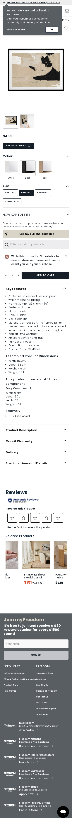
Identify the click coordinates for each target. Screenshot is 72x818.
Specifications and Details (26, 463)
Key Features (16, 289)
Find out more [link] (15, 29)
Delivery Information (14, 673)
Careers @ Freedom (46, 690)
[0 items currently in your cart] (66, 11)
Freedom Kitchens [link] (30, 739)
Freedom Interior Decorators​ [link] (36, 755)
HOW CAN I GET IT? (16, 214)
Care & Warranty (19, 441)
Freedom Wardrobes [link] (31, 771)
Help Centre (10, 690)
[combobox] (36, 244)
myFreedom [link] (26, 723)
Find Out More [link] (28, 810)
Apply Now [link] (26, 794)
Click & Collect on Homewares (20, 679)
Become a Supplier (46, 708)
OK (52, 29)
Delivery (12, 452)
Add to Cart (45, 275)
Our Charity (42, 684)
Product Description (21, 430)
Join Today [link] (26, 730)
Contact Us (42, 696)
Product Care (11, 684)
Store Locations (44, 673)
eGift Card (41, 702)
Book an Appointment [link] (34, 746)
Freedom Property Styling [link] (34, 803)
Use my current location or (37, 234)
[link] (36, 477)
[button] (36, 215)
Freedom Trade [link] (28, 787)
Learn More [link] (26, 762)
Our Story (41, 679)
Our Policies (42, 714)
